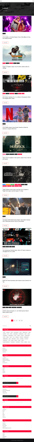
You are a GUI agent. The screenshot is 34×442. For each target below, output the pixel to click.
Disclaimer (4, 424)
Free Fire (22, 335)
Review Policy (5, 349)
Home (3, 10)
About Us (4, 348)
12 (19, 320)
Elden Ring (4, 391)
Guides (4, 368)
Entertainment (5, 335)
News (18, 338)
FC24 (15, 335)
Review (16, 340)
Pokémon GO (5, 340)
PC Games (26, 338)
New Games (14, 338)
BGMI (29, 332)
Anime (12, 332)
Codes (4, 435)
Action (4, 332)
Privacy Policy (5, 350)
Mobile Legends (5, 338)
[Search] (33, 1)
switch (22, 340)
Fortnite (18, 335)
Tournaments (4, 436)
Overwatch (21, 338)
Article (20, 332)
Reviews (4, 372)
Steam (19, 340)
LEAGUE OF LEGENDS (6, 360)
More (10, 338)
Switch (4, 414)
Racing (4, 410)
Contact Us (4, 426)
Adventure (8, 332)
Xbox (3, 413)
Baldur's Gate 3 (25, 332)
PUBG (12, 340)
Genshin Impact (27, 335)
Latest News (4, 409)
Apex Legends (16, 332)
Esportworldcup (11, 335)
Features (4, 371)
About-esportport (20, 378)
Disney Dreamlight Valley (6, 390)
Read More (5, 42)
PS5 (9, 340)
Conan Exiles (5, 389)
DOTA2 (4, 361)
